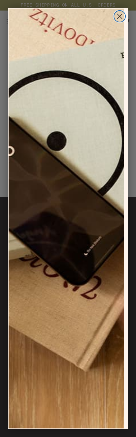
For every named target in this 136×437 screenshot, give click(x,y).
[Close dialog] (119, 16)
